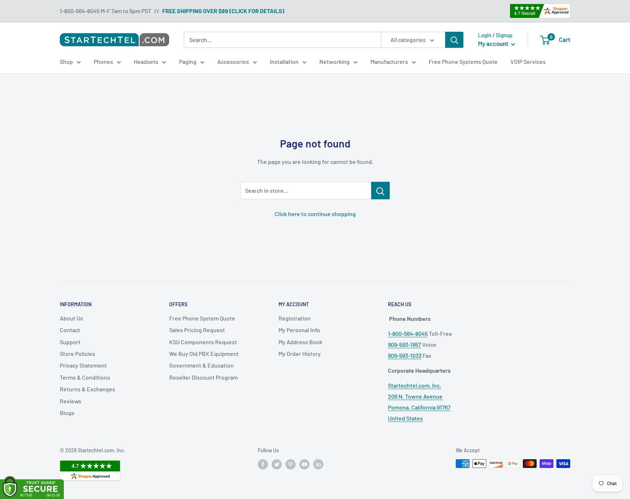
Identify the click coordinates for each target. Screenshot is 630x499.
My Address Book (300, 341)
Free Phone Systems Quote (463, 61)
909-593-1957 (404, 344)
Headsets (146, 61)
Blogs (67, 412)
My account (493, 43)
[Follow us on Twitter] (277, 464)
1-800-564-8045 (408, 333)
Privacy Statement (83, 365)
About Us (71, 318)
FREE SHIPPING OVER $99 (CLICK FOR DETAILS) (223, 10)
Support (70, 341)
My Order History (300, 353)
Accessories (233, 61)
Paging (188, 61)
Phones (103, 61)
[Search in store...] (380, 190)
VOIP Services (528, 61)
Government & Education (201, 365)
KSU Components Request (203, 341)
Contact (70, 329)
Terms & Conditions (85, 377)
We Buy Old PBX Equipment (204, 353)
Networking (334, 61)
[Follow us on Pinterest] (290, 464)
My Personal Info (299, 329)
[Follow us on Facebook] (263, 464)
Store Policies (77, 353)
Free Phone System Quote (202, 318)
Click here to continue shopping (315, 213)
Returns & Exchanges (87, 388)
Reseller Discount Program (203, 377)
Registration (295, 318)
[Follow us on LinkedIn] (318, 464)
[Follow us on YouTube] (304, 464)
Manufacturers (389, 61)
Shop (66, 61)
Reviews (70, 401)
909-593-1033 (404, 355)
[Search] (454, 40)
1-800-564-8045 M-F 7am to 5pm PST (105, 10)
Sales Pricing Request (197, 329)
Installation (284, 61)
